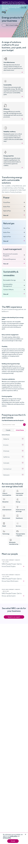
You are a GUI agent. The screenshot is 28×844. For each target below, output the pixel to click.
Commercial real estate (19, 494)
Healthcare (19, 518)
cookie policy (13, 836)
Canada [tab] (8, 430)
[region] (14, 838)
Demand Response (9, 259)
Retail (4, 526)
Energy (18, 502)
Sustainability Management (7, 285)
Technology (5, 534)
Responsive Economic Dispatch (10, 254)
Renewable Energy (9, 280)
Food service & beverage (20, 510)
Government (6, 518)
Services (18, 526)
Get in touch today (12, 25)
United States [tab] (20, 430)
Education (5, 502)
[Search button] (24, 424)
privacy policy (7, 837)
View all (5, 215)
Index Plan (6, 206)
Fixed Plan (6, 202)
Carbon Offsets (8, 289)
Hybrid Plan (7, 211)
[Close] (25, 834)
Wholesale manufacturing (13, 543)
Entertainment (6, 509)
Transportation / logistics (20, 534)
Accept (13, 841)
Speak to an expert (14, 617)
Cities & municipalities (6, 494)
